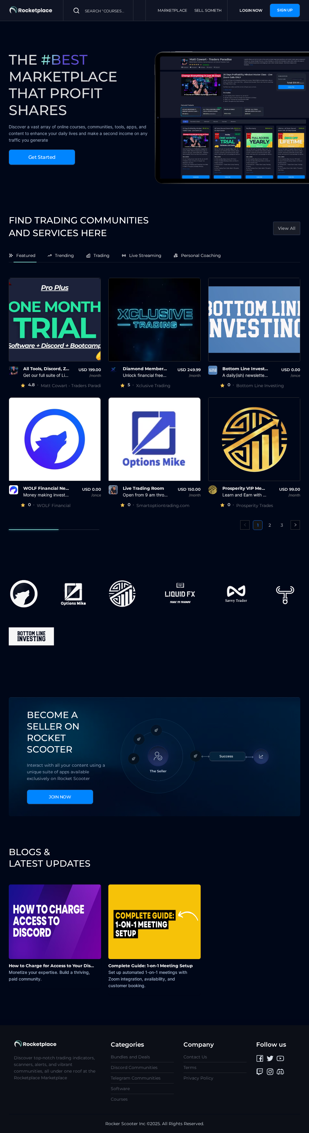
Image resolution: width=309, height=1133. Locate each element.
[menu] (154, 255)
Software (120, 1088)
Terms (189, 1067)
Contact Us (195, 1057)
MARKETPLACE (172, 10)
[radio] (23, 386)
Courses (119, 1099)
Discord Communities (134, 1067)
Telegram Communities (136, 1078)
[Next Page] (295, 525)
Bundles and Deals (130, 1057)
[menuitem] (25, 255)
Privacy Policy (198, 1078)
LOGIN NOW (251, 10)
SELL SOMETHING (211, 10)
